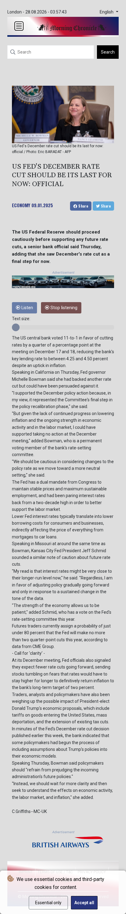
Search (108, 52)
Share (82, 205)
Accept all (84, 902)
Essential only (48, 902)
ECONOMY (21, 205)
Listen (26, 307)
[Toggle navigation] (19, 26)
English (107, 12)
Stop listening (63, 307)
